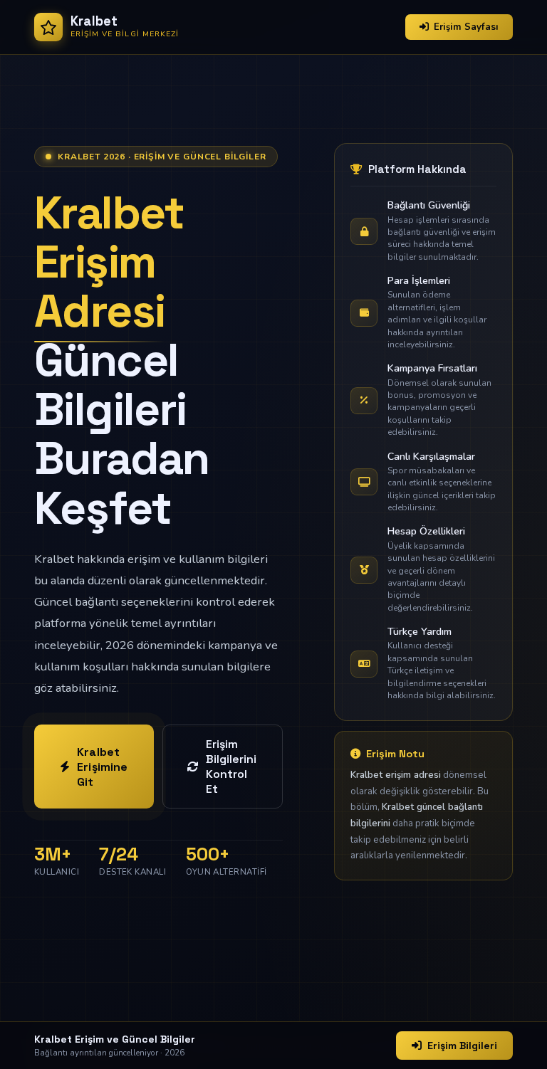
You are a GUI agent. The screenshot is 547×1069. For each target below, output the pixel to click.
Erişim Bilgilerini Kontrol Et (231, 766)
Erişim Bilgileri (462, 1045)
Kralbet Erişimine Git (102, 766)
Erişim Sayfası (466, 27)
